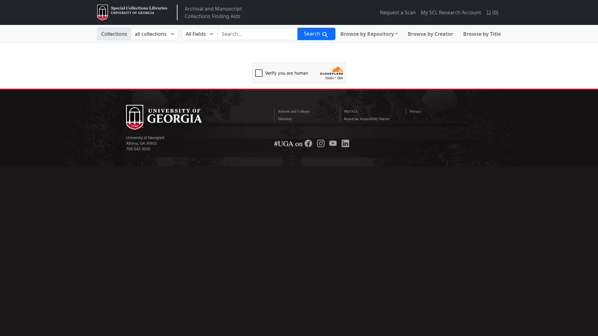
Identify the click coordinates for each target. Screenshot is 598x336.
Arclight (132, 12)
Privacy (415, 111)
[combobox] (257, 34)
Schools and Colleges (294, 111)
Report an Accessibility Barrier (367, 118)
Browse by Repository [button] (367, 33)
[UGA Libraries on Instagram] (321, 143)
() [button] (494, 12)
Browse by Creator (430, 33)
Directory (285, 118)
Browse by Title (482, 33)
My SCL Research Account (451, 12)
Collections (114, 33)
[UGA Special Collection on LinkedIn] (345, 143)
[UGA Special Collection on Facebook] (309, 143)
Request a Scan (398, 12)
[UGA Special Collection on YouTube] (334, 143)
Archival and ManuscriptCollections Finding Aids (213, 12)
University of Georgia (173, 117)
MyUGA (351, 111)
